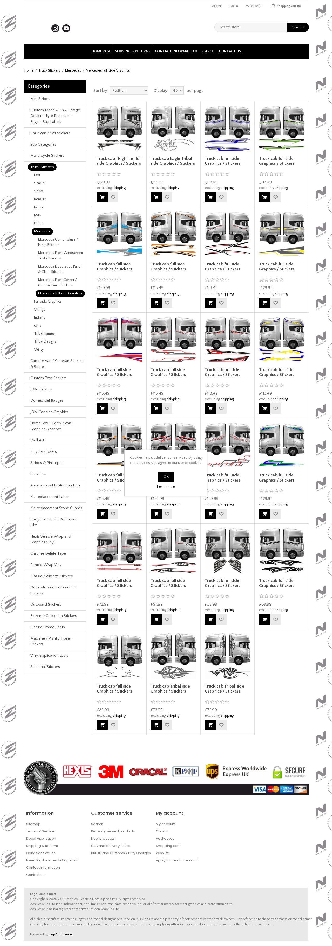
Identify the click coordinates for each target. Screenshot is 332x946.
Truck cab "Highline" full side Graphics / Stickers (119, 161)
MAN (38, 215)
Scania (39, 183)
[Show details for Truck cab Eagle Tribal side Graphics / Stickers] (173, 128)
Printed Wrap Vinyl (46, 565)
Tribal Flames (44, 334)
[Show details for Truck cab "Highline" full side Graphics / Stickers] (119, 128)
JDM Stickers (41, 389)
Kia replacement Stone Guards (56, 508)
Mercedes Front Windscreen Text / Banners (60, 256)
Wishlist (162, 853)
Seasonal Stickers (45, 666)
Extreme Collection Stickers (53, 616)
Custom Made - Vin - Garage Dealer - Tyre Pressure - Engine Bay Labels (55, 116)
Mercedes (73, 70)
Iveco (38, 207)
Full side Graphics (48, 301)
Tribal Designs (45, 342)
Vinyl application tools (49, 655)
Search (208, 51)
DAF (37, 175)
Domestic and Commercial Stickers (53, 590)
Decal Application (41, 838)
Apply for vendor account (177, 860)
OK (166, 477)
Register (216, 6)
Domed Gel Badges (47, 400)
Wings (39, 350)
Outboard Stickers (45, 604)
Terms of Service (40, 831)
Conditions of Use (41, 853)
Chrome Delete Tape (48, 553)
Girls (38, 326)
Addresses (165, 838)
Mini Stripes (40, 99)
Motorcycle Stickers (47, 155)
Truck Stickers (49, 70)
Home (29, 70)
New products (103, 838)
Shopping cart (168, 845)
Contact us (230, 51)
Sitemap (33, 823)
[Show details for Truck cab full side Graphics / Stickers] (227, 128)
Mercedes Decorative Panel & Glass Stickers (59, 269)
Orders (162, 831)
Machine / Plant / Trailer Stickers (50, 641)
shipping (119, 188)
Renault (40, 199)
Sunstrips (38, 474)
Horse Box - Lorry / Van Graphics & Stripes (50, 426)
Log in (234, 6)
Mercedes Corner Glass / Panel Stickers (58, 242)
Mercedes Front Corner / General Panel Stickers (57, 282)
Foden (39, 223)
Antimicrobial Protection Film (55, 485)
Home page (101, 51)
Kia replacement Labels (50, 497)
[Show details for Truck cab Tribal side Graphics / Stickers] (173, 655)
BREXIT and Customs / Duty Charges (121, 853)
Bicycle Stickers (43, 451)
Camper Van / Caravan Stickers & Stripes (57, 364)
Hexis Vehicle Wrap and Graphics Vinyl (50, 539)
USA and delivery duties (111, 845)
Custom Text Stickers (48, 378)
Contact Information (176, 51)
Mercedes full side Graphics (60, 293)
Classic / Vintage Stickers (51, 576)
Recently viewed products (113, 831)
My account (165, 823)
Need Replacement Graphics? (52, 860)
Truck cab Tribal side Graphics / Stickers (170, 689)
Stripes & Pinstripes (46, 463)
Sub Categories (43, 144)
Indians (39, 318)
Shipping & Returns (132, 51)
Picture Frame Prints (47, 627)
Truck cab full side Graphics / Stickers (222, 161)
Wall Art (37, 440)
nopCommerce (60, 934)
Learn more (166, 487)
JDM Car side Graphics (49, 412)
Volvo (38, 191)
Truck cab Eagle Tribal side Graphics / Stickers (173, 161)
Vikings (39, 309)
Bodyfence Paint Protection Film (54, 522)
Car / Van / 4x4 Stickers (50, 133)
